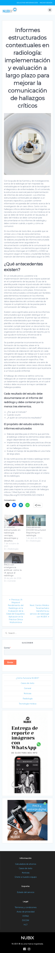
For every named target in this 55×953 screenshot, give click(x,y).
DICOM (25, 920)
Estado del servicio (25, 892)
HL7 (26, 924)
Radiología (27, 698)
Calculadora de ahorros (25, 864)
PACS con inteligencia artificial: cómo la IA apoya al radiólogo (13, 570)
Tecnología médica (27, 704)
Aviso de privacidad (25, 911)
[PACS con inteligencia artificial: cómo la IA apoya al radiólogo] (13, 557)
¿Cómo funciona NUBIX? (27, 678)
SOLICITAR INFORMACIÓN (27, 3)
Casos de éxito (27, 683)
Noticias (27, 693)
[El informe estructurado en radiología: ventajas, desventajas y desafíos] (13, 520)
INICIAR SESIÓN (46, 3)
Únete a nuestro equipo (26, 877)
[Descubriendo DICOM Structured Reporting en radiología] (36, 520)
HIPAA (25, 916)
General (27, 688)
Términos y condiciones (25, 907)
